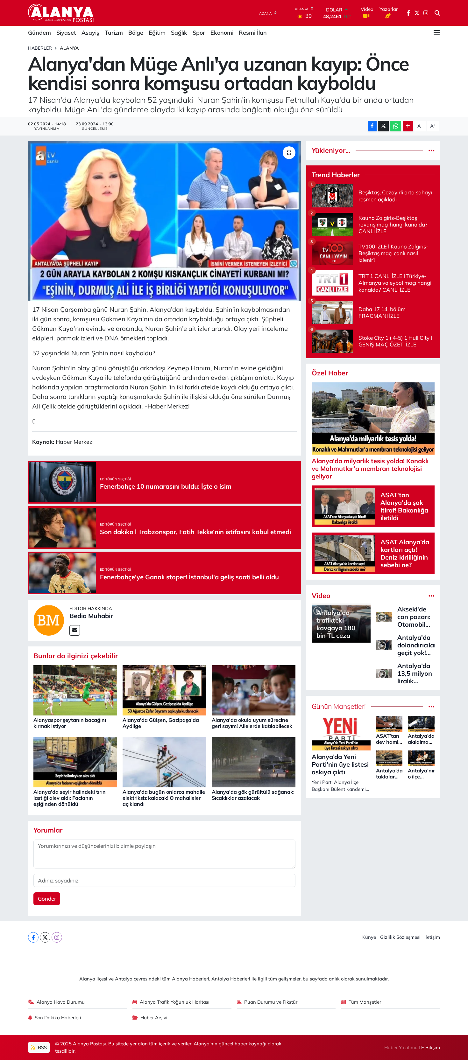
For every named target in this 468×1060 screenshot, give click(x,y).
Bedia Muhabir (91, 616)
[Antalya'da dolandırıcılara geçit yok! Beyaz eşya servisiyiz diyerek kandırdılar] (384, 644)
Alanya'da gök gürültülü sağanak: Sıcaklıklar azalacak (253, 795)
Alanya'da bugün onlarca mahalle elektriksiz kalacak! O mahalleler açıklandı (164, 798)
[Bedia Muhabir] (48, 619)
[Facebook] (33, 937)
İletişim (432, 937)
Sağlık (179, 32)
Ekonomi (221, 32)
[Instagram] (57, 937)
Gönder (47, 898)
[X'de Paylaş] (383, 126)
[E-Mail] (74, 630)
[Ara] (437, 13)
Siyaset (66, 32)
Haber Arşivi (153, 1018)
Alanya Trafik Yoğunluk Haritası (174, 1002)
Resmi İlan (253, 32)
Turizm (114, 32)
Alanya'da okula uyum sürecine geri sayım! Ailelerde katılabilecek (252, 723)
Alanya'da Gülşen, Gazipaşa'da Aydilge (161, 723)
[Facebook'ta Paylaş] (372, 126)
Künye (369, 937)
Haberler (40, 48)
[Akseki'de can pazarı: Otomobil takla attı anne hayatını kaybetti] (384, 616)
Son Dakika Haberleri (58, 1018)
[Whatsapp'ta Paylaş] (395, 126)
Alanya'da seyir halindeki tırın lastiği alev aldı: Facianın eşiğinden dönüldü (69, 798)
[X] (45, 937)
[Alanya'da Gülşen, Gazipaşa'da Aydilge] (164, 690)
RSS (42, 1047)
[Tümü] (432, 150)
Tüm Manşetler (365, 1002)
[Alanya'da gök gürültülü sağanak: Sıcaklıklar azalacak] (253, 761)
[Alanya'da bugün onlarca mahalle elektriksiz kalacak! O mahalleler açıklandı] (164, 761)
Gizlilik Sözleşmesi (400, 937)
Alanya (69, 48)
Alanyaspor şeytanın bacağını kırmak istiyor (69, 723)
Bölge (135, 32)
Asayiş (90, 32)
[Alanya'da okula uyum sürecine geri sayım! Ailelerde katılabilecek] (253, 690)
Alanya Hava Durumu (61, 1002)
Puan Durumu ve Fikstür (270, 1002)
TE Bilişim (429, 1047)
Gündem (39, 32)
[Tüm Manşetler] (432, 706)
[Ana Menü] (437, 33)
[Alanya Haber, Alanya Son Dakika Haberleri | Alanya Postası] (61, 12)
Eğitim (157, 32)
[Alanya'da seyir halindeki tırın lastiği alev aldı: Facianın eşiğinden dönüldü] (75, 761)
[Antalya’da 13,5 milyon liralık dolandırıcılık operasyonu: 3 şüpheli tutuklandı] (384, 672)
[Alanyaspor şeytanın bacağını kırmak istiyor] (75, 690)
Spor (199, 32)
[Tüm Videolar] (432, 595)
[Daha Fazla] (408, 126)
